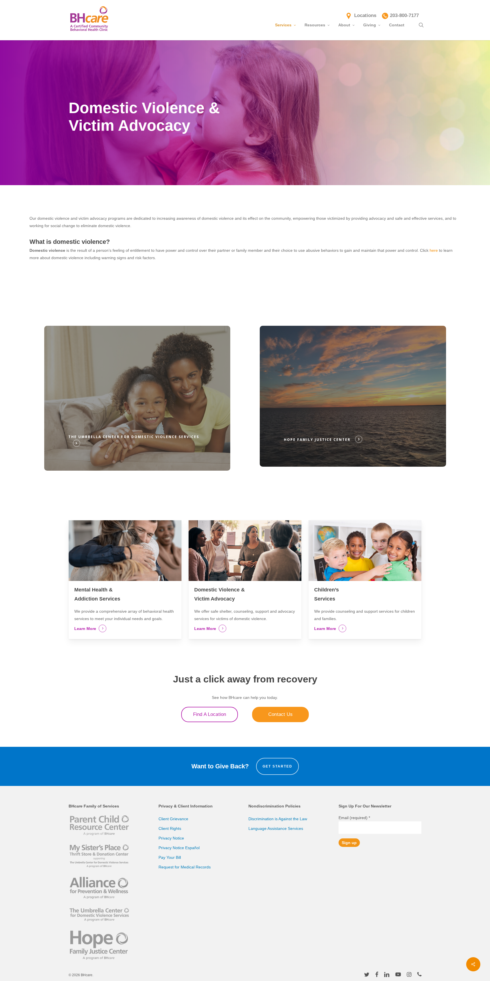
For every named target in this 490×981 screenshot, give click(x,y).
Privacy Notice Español (179, 847)
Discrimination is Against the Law (277, 819)
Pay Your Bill (170, 857)
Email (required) (354, 817)
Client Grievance (173, 819)
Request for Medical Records (185, 867)
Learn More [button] (85, 628)
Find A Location (209, 714)
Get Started (277, 766)
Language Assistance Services (275, 828)
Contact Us (280, 714)
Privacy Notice (171, 838)
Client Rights (170, 828)
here (434, 250)
